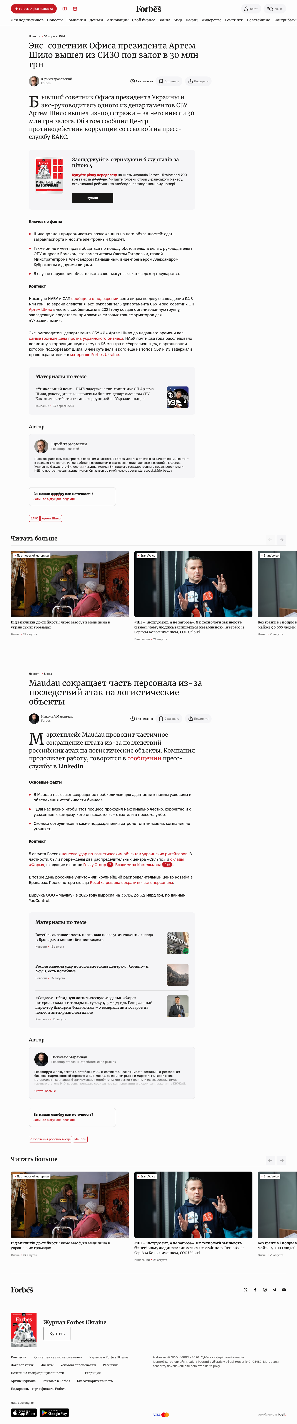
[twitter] (245, 1290)
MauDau (80, 1139)
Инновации (118, 20)
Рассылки (110, 1365)
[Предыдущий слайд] (270, 1160)
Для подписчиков (27, 20)
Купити (92, 198)
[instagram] (265, 1290)
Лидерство (212, 20)
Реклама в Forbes (56, 1381)
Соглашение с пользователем (58, 1357)
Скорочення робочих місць (50, 1139)
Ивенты (46, 1365)
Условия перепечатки (78, 1365)
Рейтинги (234, 20)
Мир (178, 20)
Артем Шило (40, 309)
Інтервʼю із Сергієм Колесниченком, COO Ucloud (189, 627)
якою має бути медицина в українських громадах (60, 624)
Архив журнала (23, 1381)
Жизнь (191, 20)
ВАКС (34, 518)
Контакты (19, 1357)
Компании (76, 20)
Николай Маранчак (57, 716)
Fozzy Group (94, 865)
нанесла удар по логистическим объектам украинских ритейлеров (124, 854)
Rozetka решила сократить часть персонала (131, 882)
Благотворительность (95, 1381)
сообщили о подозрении (94, 299)
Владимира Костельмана (138, 865)
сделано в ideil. (272, 1414)
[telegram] (274, 1290)
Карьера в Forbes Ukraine (108, 1357)
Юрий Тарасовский (56, 79)
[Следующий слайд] (281, 540)
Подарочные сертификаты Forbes (38, 1389)
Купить (57, 1333)
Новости (55, 20)
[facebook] (255, 1290)
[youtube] (284, 1290)
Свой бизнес (143, 20)
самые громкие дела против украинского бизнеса (76, 338)
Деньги (96, 20)
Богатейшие (258, 20)
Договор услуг (22, 1365)
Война (164, 20)
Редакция (93, 1373)
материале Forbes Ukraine (94, 355)
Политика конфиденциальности (37, 1373)
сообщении (144, 758)
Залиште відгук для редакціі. (54, 499)
